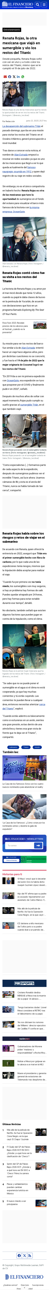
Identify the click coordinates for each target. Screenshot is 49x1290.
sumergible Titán (29, 404)
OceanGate (13, 380)
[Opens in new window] (8, 1063)
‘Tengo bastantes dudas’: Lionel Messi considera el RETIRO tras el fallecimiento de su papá (32, 1011)
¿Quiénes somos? (10, 1285)
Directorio (25, 1285)
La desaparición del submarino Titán (21, 126)
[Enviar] (38, 845)
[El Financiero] (17, 4)
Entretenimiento (12, 29)
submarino (13, 747)
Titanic (25, 747)
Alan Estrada (21, 154)
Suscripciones (38, 1285)
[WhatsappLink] (24, 859)
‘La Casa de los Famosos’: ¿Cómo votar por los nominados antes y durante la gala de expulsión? (23, 826)
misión (37, 747)
